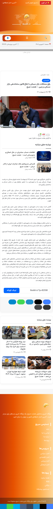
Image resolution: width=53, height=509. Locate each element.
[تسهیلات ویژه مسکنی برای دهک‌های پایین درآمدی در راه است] (39, 332)
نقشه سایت (45, 478)
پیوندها (46, 440)
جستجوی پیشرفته (43, 489)
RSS (47, 481)
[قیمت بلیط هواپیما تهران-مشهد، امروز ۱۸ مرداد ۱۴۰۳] (13, 362)
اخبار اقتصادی (44, 457)
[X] (38, 302)
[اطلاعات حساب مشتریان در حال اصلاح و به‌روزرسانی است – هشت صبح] (44, 156)
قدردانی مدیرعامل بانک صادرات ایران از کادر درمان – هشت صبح (19, 165)
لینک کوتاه (11, 290)
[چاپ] (38, 307)
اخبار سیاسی (44, 453)
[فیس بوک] (47, 302)
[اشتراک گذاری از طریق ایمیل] (47, 307)
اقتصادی (43, 75)
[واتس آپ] (21, 302)
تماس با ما (45, 433)
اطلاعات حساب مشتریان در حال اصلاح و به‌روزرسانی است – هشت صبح (20, 154)
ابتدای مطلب (26, 52)
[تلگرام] (12, 302)
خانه (48, 75)
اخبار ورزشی (45, 461)
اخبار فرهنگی (44, 465)
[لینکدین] (29, 302)
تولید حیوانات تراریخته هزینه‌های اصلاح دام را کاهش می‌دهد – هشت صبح (40, 374)
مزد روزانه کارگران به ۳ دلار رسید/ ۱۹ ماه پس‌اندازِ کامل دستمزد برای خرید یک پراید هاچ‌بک (15, 345)
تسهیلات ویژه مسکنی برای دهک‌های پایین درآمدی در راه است (40, 344)
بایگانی (47, 485)
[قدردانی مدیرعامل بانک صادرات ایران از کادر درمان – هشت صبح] (44, 167)
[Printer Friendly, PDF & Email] (44, 135)
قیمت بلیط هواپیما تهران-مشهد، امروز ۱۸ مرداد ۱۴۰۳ (15, 373)
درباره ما (46, 437)
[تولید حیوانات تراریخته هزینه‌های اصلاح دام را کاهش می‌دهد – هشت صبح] (39, 362)
